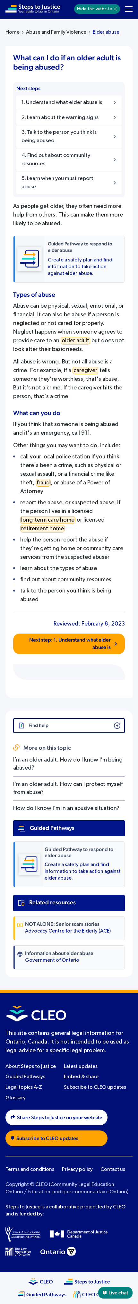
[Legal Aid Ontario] (22, 1234)
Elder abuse (106, 32)
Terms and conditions (29, 1169)
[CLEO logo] (35, 1013)
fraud (43, 483)
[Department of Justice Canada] (79, 1234)
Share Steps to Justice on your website (59, 1117)
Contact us (112, 1169)
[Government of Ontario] (58, 1251)
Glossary (15, 1098)
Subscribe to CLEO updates (95, 1087)
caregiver (85, 370)
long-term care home (47, 520)
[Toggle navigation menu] (129, 8)
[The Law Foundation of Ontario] (18, 1252)
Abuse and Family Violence (56, 32)
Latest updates (81, 1066)
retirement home (42, 529)
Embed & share (81, 1076)
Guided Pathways (25, 1076)
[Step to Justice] (32, 8)
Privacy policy (77, 1169)
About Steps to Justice (30, 1066)
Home (12, 32)
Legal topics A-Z (23, 1087)
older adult (75, 341)
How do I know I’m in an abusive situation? (66, 808)
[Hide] (115, 9)
